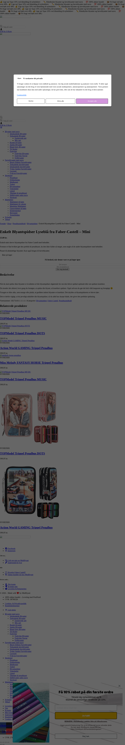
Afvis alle (60, 101)
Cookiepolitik (21, 95)
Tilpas (30, 101)
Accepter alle (92, 101)
